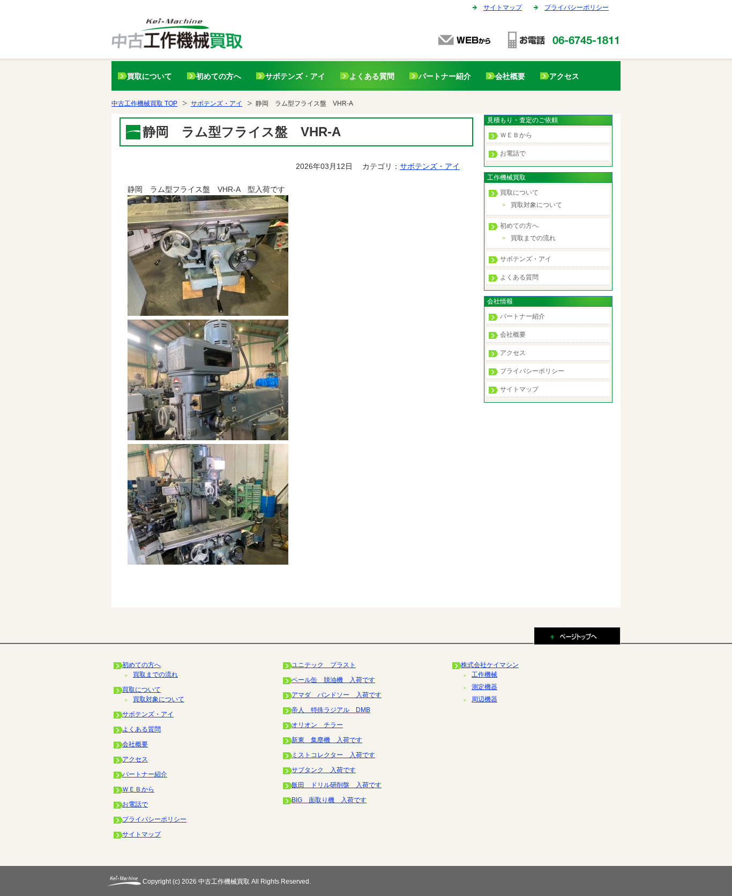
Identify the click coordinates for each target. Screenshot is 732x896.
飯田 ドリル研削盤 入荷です (337, 785)
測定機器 (484, 687)
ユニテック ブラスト (324, 665)
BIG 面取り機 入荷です (329, 800)
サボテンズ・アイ (295, 76)
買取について (149, 76)
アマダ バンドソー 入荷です (337, 695)
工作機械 (484, 674)
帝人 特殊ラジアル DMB (331, 710)
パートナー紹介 (445, 76)
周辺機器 (484, 699)
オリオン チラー (317, 725)
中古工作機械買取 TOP (144, 103)
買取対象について (536, 205)
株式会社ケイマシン (490, 665)
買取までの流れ (533, 238)
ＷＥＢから (516, 135)
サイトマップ (502, 7)
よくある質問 (371, 76)
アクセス (564, 76)
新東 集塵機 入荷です (327, 740)
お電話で (513, 153)
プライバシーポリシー (576, 7)
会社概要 (510, 76)
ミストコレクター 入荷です (333, 755)
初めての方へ (218, 76)
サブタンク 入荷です (324, 770)
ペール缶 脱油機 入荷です (333, 680)
